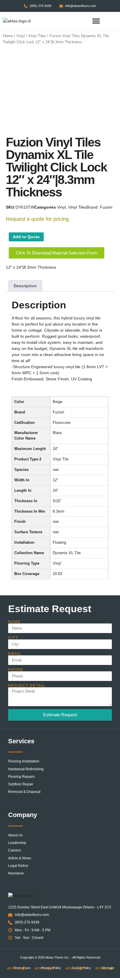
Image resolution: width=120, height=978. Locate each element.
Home (8, 36)
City (13, 637)
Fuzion (106, 207)
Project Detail (26, 685)
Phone (16, 669)
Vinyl (20, 36)
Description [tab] (25, 285)
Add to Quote (26, 236)
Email (15, 653)
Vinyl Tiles (37, 36)
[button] (96, 21)
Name (14, 621)
